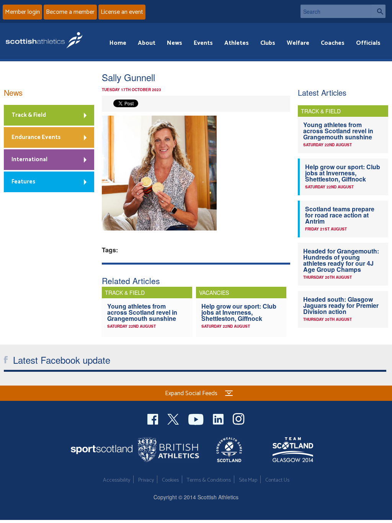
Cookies (170, 480)
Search (378, 11)
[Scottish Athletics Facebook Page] (153, 418)
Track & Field (28, 115)
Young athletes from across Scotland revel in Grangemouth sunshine (142, 312)
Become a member (70, 12)
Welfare (298, 43)
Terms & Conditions (209, 480)
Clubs (267, 43)
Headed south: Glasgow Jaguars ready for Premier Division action (341, 305)
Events (203, 43)
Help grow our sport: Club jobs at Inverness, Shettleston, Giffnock (238, 312)
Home (117, 43)
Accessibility (116, 480)
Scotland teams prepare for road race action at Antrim (339, 215)
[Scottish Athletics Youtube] (196, 418)
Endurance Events (35, 137)
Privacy (146, 480)
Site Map (248, 480)
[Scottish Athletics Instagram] (239, 418)
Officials (368, 43)
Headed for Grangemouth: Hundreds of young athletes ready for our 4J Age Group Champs (341, 260)
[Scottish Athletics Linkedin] (219, 418)
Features (23, 181)
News (174, 43)
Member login (22, 12)
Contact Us (277, 480)
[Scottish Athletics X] (174, 418)
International (29, 159)
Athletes (236, 43)
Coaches (333, 43)
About (146, 43)
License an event (122, 12)
